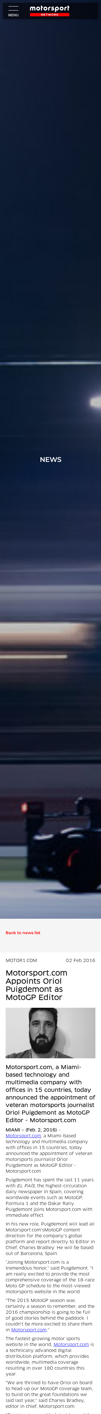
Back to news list (23, 932)
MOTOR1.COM (21, 961)
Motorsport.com (23, 1136)
